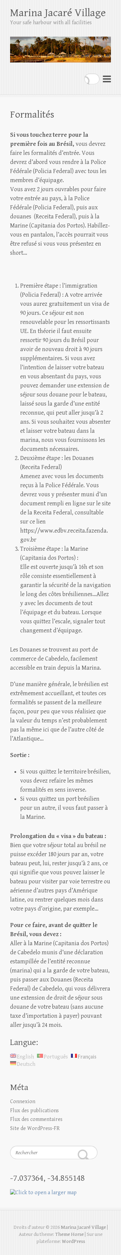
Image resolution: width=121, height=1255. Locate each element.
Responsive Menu (107, 78)
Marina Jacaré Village (58, 13)
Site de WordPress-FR (35, 1128)
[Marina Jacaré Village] (60, 47)
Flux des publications (34, 1110)
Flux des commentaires (36, 1119)
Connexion (22, 1101)
